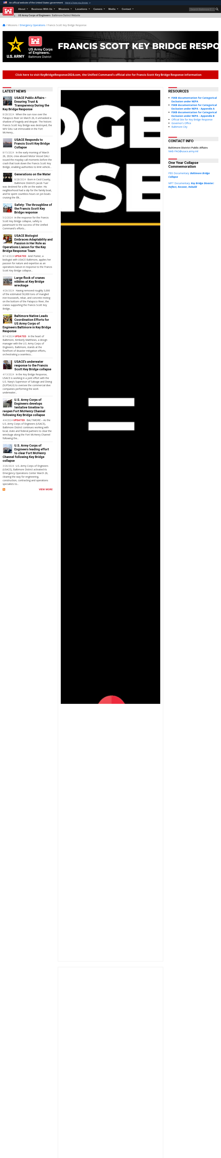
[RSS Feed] (4, 489)
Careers (98, 9)
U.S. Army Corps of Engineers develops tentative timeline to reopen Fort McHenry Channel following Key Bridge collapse (24, 407)
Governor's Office (181, 123)
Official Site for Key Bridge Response (192, 119)
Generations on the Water (32, 174)
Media (112, 9)
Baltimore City (179, 126)
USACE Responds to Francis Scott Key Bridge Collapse (32, 143)
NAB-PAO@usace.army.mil (183, 151)
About (22, 9)
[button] (78, 2)
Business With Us (42, 9)
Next (150, 524)
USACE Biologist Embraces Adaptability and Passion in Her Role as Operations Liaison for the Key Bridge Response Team (28, 243)
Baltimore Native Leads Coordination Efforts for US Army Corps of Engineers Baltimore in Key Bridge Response (27, 323)
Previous (71, 524)
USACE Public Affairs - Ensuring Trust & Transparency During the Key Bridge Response (26, 103)
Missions (64, 9)
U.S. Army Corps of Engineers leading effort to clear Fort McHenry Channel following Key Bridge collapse (26, 453)
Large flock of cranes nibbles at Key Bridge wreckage (29, 281)
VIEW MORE (46, 489)
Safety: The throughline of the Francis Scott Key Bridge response (33, 208)
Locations (81, 9)
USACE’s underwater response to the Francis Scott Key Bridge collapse (32, 365)
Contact (127, 9)
